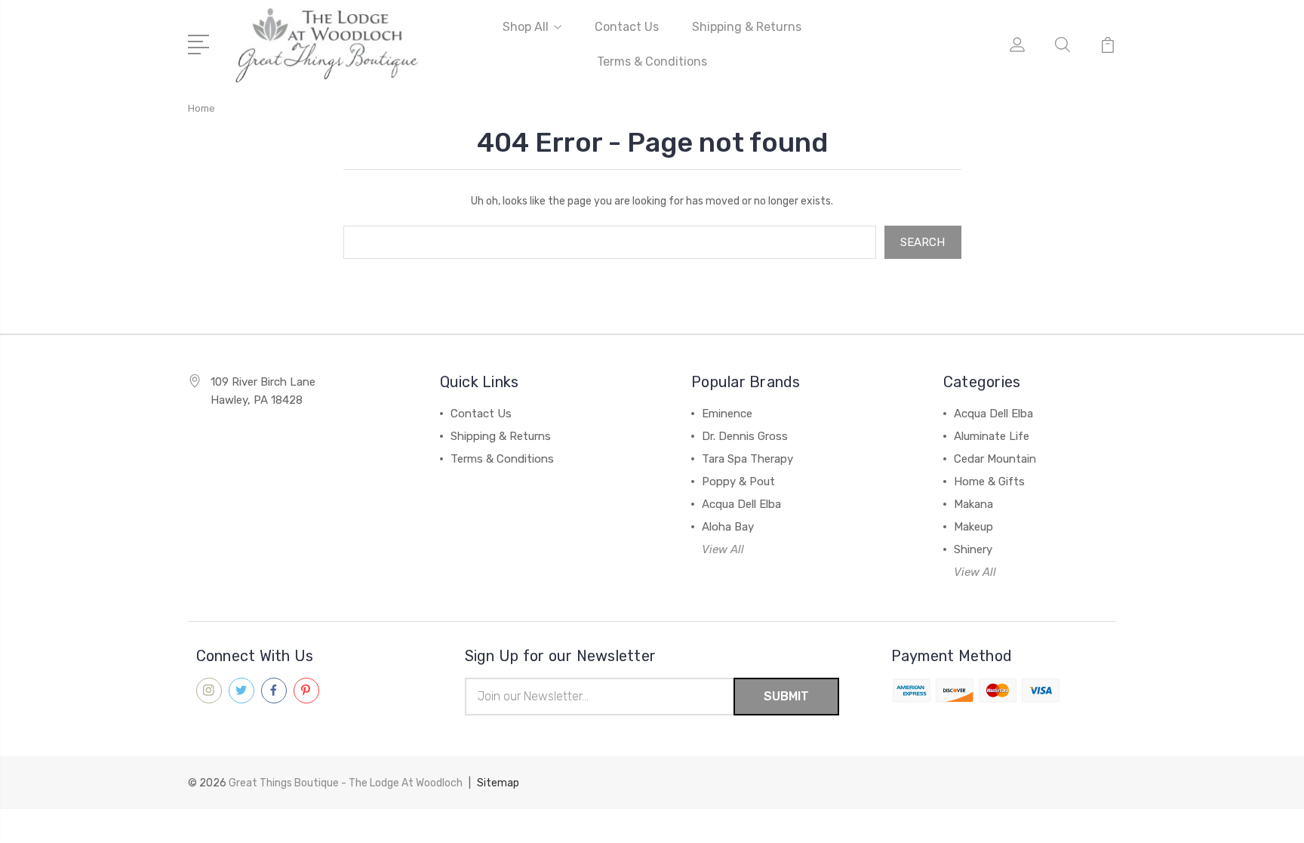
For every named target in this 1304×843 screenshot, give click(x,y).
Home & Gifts (989, 481)
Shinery (973, 549)
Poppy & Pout (738, 481)
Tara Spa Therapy (747, 459)
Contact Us (627, 27)
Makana (973, 504)
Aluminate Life (991, 436)
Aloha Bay (728, 527)
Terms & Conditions (652, 61)
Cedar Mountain (995, 459)
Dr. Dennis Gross (745, 436)
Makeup (973, 527)
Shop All (526, 27)
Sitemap (498, 783)
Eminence (727, 413)
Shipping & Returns (746, 27)
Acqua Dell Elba (741, 504)
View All (723, 549)
